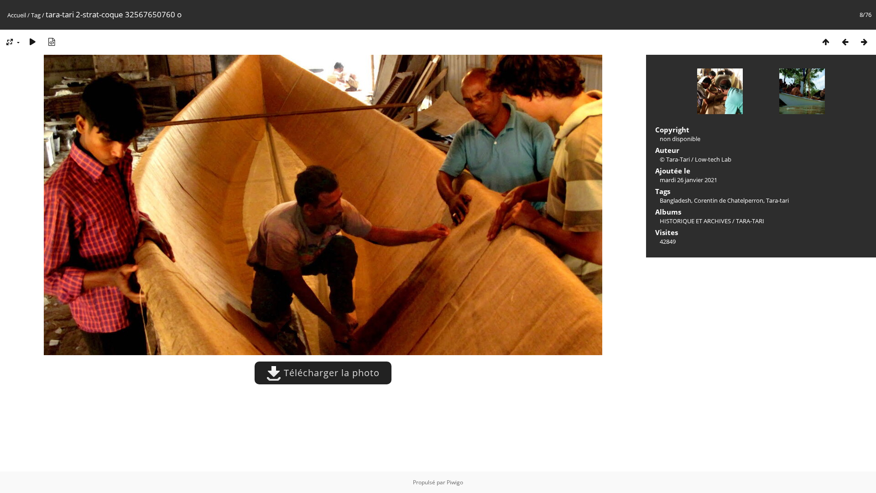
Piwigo (455, 482)
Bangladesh (675, 200)
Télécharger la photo (330, 373)
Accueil (16, 15)
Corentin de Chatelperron (728, 200)
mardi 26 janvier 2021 (688, 180)
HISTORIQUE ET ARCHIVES (695, 221)
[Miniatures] (825, 42)
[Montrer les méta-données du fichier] (51, 42)
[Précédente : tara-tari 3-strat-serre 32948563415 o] (845, 42)
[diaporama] (32, 42)
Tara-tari (777, 200)
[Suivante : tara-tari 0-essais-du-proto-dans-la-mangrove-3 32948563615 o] (864, 42)
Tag (36, 15)
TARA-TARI (750, 221)
